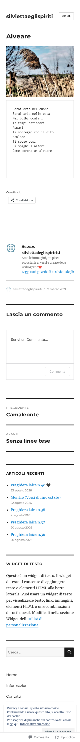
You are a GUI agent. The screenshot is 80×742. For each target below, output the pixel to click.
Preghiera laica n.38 (28, 510)
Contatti (13, 696)
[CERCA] (69, 652)
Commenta (57, 371)
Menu (66, 16)
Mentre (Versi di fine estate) (36, 497)
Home (11, 675)
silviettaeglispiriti (29, 16)
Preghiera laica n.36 (28, 534)
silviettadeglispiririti (27, 289)
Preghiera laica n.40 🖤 (31, 485)
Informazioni (17, 685)
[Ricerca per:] (35, 652)
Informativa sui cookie (35, 724)
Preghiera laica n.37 (28, 522)
